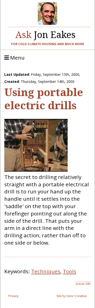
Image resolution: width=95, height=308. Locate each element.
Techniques (45, 271)
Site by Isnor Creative (71, 296)
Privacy (13, 296)
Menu (17, 58)
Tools (69, 271)
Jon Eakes (45, 33)
